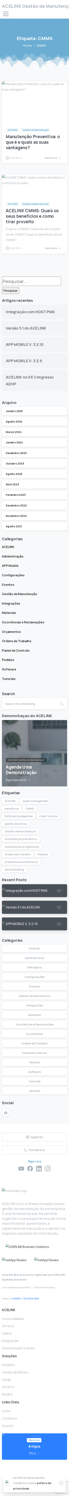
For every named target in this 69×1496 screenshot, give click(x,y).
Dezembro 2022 (16, 505)
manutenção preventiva (21, 839)
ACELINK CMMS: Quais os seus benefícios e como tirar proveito (32, 216)
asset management (35, 801)
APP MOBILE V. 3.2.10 (25, 344)
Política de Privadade (44, 1287)
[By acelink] (9, 116)
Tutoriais (9, 679)
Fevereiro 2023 (16, 495)
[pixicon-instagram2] (47, 1168)
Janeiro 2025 (14, 411)
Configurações (13, 575)
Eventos (8, 585)
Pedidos (8, 660)
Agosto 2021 (14, 526)
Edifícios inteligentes (19, 816)
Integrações (11, 603)
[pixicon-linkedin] (38, 1168)
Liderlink (16, 1298)
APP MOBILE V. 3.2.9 (24, 360)
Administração (13, 556)
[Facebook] (6, 1113)
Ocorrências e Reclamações (23, 622)
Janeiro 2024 (14, 442)
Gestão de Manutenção (19, 594)
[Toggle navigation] (6, 14)
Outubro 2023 (15, 463)
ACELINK (8, 547)
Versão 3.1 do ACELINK (26, 328)
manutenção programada (22, 847)
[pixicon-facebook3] (30, 1168)
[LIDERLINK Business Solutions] (27, 1247)
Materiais (9, 613)
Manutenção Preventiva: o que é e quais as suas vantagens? (33, 142)
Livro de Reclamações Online (16, 1287)
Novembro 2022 (16, 516)
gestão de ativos (16, 824)
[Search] (62, 703)
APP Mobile (10, 566)
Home (27, 45)
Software (9, 669)
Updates (34, 1091)
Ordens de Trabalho (16, 641)
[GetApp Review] (14, 1260)
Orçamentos (11, 632)
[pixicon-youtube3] (21, 1168)
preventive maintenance (21, 862)
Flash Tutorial (48, 816)
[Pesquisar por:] (31, 281)
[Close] (61, 1483)
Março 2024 (13, 432)
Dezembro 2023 (16, 453)
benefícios (12, 808)
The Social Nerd (31, 1298)
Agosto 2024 (14, 421)
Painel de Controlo (16, 650)
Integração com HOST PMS (30, 311)
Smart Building (14, 869)
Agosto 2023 (14, 474)
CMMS (29, 808)
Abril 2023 (12, 484)
